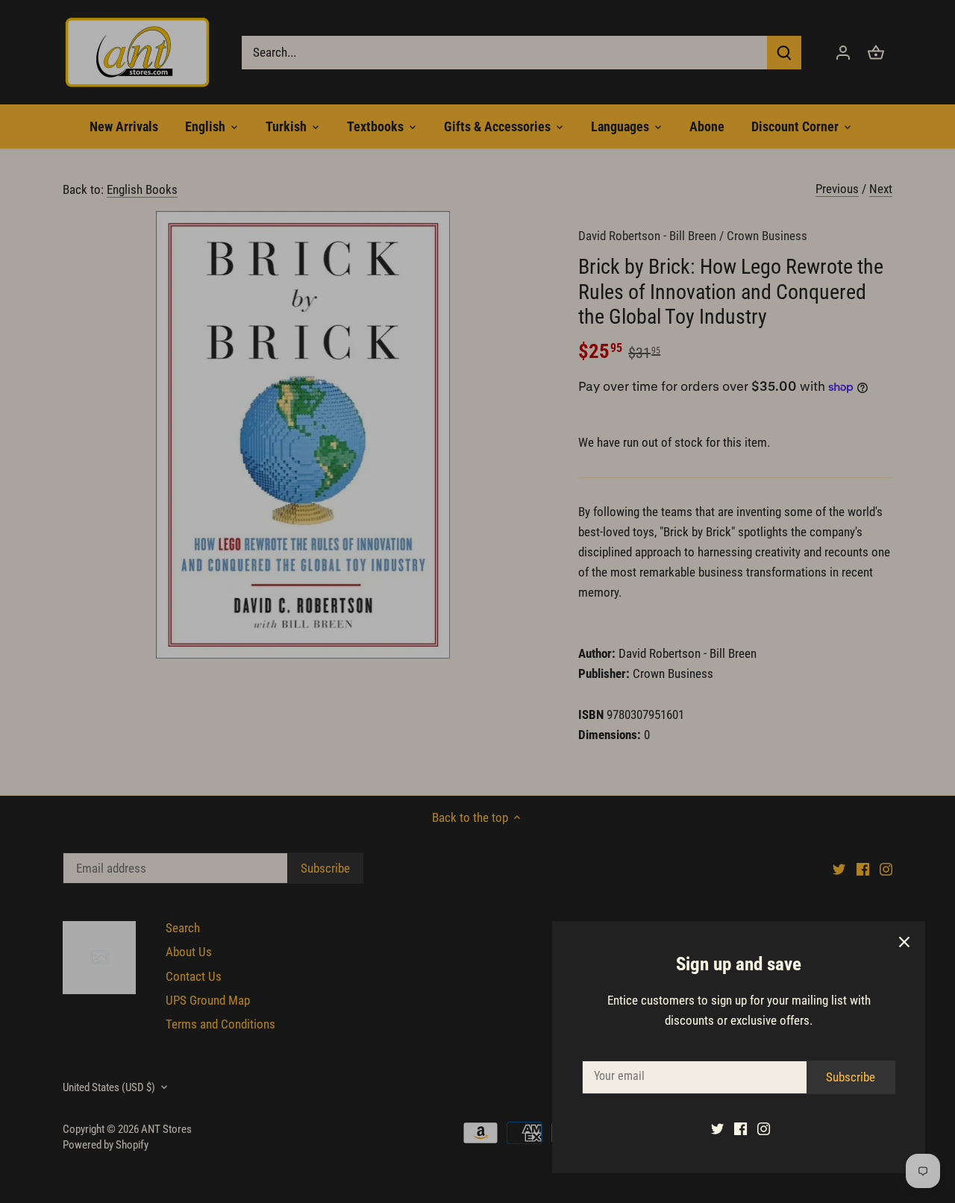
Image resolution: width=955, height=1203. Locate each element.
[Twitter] (717, 1128)
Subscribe (850, 1076)
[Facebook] (740, 1128)
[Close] (904, 942)
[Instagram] (763, 1128)
